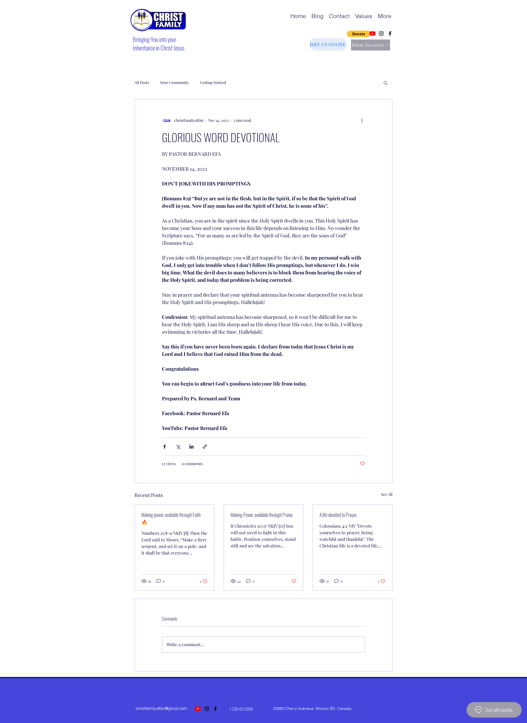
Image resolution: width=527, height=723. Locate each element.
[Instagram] (381, 33)
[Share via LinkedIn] (191, 446)
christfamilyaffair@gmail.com (161, 708)
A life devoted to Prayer (338, 514)
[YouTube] (372, 33)
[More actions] (361, 120)
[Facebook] (390, 33)
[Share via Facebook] (164, 446)
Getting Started (213, 82)
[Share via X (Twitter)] (178, 446)
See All (387, 494)
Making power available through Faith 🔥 (171, 518)
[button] (358, 33)
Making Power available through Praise (262, 514)
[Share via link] (205, 446)
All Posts (141, 82)
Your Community (174, 82)
